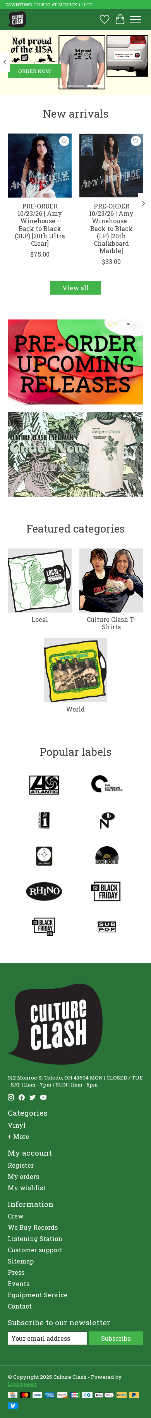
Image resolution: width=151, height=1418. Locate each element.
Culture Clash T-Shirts (111, 623)
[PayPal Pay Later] (134, 1396)
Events (18, 1283)
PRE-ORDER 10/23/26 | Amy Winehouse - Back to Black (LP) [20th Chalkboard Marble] (111, 228)
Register (21, 1165)
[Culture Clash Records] (17, 19)
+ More (18, 1136)
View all (75, 288)
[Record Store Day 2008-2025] (107, 857)
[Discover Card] (62, 1396)
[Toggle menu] (135, 19)
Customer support (35, 1250)
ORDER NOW (34, 71)
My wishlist (27, 1188)
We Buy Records (33, 1227)
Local (39, 619)
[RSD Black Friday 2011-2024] (44, 927)
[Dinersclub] (87, 1396)
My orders (23, 1176)
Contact (20, 1306)
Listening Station (35, 1238)
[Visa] (38, 1396)
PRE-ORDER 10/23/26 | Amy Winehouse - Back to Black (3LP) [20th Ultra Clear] (40, 224)
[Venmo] (13, 1406)
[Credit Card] (12, 1396)
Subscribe (116, 1338)
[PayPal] (122, 1396)
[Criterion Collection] (107, 786)
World (75, 709)
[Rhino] (44, 892)
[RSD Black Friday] (107, 892)
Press (16, 1272)
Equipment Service (37, 1295)
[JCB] (75, 1396)
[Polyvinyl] (44, 857)
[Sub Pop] (107, 927)
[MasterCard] (25, 1396)
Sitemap (21, 1261)
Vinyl (17, 1125)
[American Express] (50, 1396)
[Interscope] (44, 821)
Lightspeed (22, 1383)
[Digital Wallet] (104, 1396)
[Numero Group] (107, 821)
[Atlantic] (44, 786)
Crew (16, 1216)
